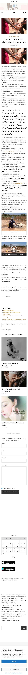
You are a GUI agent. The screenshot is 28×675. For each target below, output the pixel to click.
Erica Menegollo (7, 329)
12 (10, 546)
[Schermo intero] (24, 254)
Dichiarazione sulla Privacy (16, 673)
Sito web (3, 458)
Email (2, 450)
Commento (4, 465)
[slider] (12, 254)
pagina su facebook (9, 151)
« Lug (13, 557)
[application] (14, 249)
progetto (14, 324)
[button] (14, 249)
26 (10, 551)
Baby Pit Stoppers (8, 310)
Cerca (23, 628)
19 (10, 548)
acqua (3, 324)
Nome (3, 443)
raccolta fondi (21, 324)
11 (6, 546)
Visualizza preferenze (14, 669)
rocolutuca (4, 326)
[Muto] (22, 254)
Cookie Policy (8, 673)
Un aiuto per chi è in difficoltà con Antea (14, 319)
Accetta (14, 661)
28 (17, 551)
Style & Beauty (14, 36)
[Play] (3, 254)
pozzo (8, 324)
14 (17, 546)
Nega (14, 665)
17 (3, 548)
